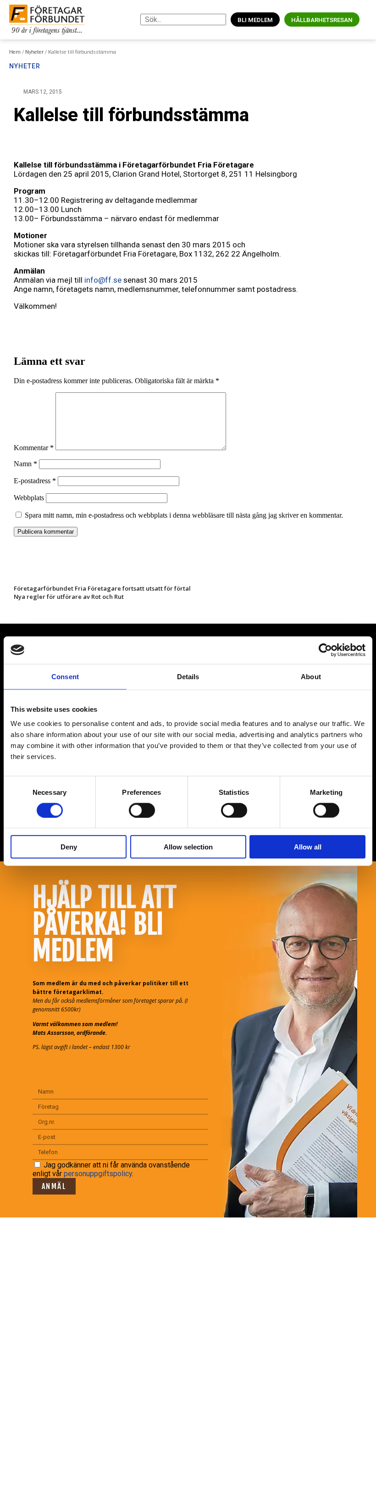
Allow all (307, 847)
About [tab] (311, 676)
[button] (366, 19)
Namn (25, 464)
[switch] (142, 810)
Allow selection (188, 847)
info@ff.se (103, 280)
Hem (15, 52)
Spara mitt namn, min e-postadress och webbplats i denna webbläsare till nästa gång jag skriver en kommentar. (184, 515)
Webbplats (29, 498)
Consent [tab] (65, 676)
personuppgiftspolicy (98, 1173)
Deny (69, 847)
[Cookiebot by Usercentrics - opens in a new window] (325, 650)
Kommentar (34, 448)
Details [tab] (188, 676)
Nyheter (34, 52)
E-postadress (35, 481)
